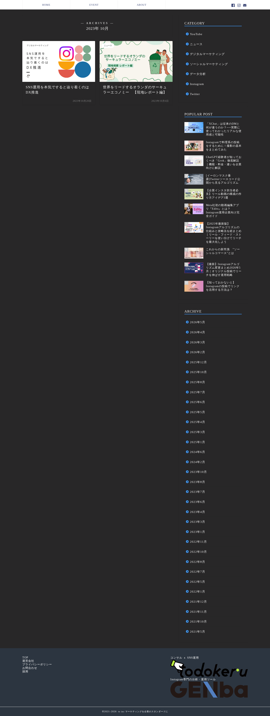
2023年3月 (197, 521)
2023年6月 (197, 501)
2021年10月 (198, 621)
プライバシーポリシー (37, 664)
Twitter (195, 94)
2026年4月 (197, 332)
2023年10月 (198, 471)
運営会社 (28, 660)
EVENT (94, 4)
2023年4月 (197, 511)
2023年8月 (197, 482)
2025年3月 (197, 432)
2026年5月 (197, 322)
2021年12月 (198, 601)
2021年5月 (197, 631)
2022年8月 (197, 561)
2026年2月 (197, 352)
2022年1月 (197, 591)
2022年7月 (197, 571)
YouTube (196, 34)
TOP (25, 657)
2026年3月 (197, 342)
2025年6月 (197, 402)
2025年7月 (197, 392)
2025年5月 (197, 412)
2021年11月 (198, 611)
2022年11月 (198, 541)
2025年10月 (198, 372)
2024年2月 (197, 462)
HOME (46, 4)
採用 (25, 671)
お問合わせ (29, 668)
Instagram (197, 84)
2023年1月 (197, 531)
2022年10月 (198, 551)
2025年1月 (197, 442)
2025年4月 (197, 422)
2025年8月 (197, 382)
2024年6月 (197, 452)
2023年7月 (197, 491)
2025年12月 (198, 362)
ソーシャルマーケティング (209, 64)
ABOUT (141, 4)
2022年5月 (197, 581)
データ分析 (198, 74)
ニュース (196, 44)
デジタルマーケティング (207, 54)
